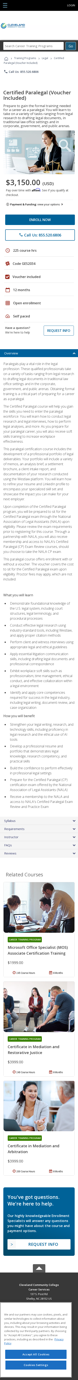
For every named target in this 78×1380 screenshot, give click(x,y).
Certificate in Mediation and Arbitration (33, 1148)
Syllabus (10, 821)
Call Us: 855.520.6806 (21, 72)
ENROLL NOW (40, 219)
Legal (45, 58)
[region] (36, 1339)
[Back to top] (39, 1284)
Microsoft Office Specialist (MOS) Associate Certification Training (38, 950)
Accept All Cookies (36, 1354)
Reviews (10, 853)
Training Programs (25, 58)
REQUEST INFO (58, 330)
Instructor (11, 837)
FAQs (8, 845)
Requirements (14, 829)
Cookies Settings (36, 1365)
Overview (11, 353)
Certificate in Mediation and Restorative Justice (33, 1049)
